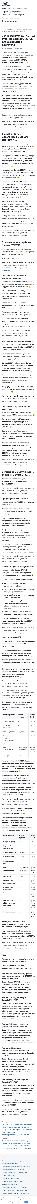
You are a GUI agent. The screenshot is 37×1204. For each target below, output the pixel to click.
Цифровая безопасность (10, 1194)
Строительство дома (9, 21)
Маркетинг (25, 1194)
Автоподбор (23, 1187)
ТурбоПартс (6, 270)
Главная (4, 27)
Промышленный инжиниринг (13, 15)
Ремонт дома (6, 8)
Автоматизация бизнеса (10, 18)
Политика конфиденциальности (13, 1169)
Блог (3, 1158)
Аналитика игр (22, 1190)
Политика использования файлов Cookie (16, 1166)
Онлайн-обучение (8, 1190)
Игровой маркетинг (20, 8)
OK (26, 1202)
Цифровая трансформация (11, 12)
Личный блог (13, 27)
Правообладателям (8, 1172)
